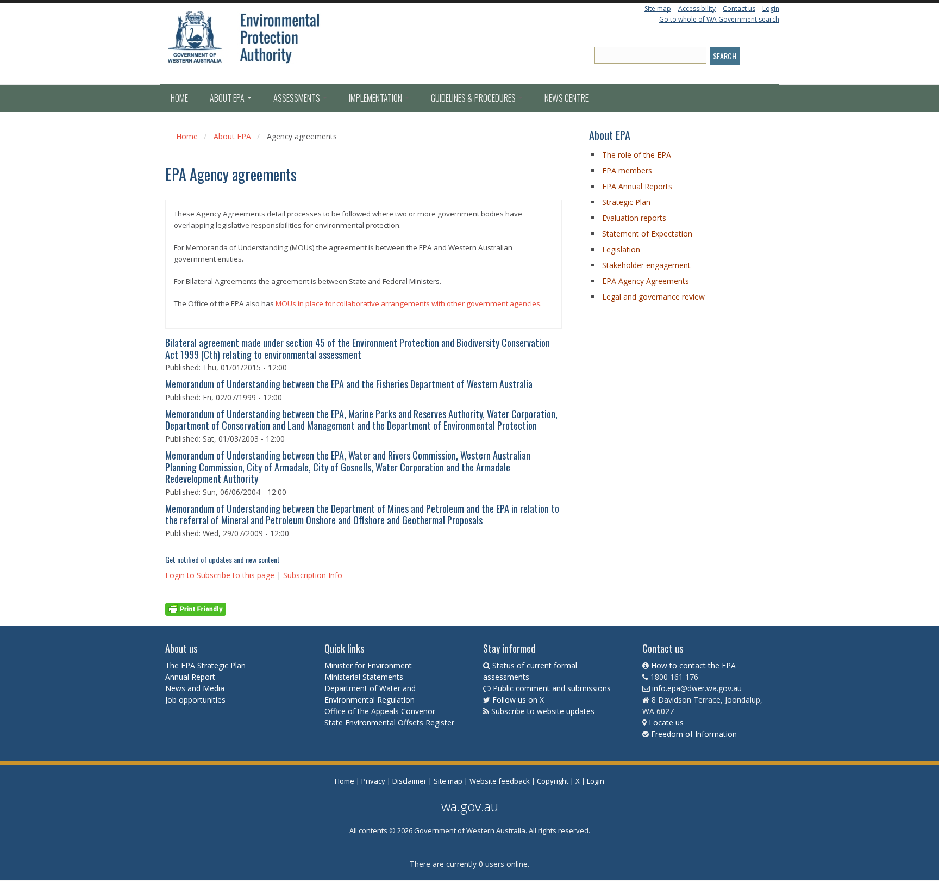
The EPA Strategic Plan (205, 665)
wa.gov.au (469, 806)
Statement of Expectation (647, 233)
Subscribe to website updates (542, 711)
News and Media (194, 688)
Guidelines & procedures (474, 97)
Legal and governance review (653, 296)
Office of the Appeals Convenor (379, 711)
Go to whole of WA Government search (719, 19)
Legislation (621, 249)
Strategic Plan (626, 202)
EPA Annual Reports (637, 186)
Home (179, 97)
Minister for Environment (368, 665)
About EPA (228, 97)
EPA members (627, 170)
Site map (657, 8)
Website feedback (500, 781)
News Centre (566, 97)
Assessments (297, 97)
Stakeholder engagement (646, 265)
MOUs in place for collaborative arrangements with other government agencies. (409, 303)
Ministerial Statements (364, 677)
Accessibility (697, 8)
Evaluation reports (634, 218)
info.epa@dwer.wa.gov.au (697, 688)
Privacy (373, 781)
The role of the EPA (636, 155)
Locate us (666, 722)
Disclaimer (409, 781)
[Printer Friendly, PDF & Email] (195, 608)
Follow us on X (518, 699)
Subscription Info (312, 575)
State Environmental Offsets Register (389, 722)
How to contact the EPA (693, 665)
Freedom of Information (694, 734)
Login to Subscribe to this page (219, 575)
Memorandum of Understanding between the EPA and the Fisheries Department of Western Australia (349, 384)
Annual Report (191, 677)
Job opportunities (195, 699)
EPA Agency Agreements (645, 281)
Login (770, 8)
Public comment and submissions (552, 688)
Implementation (376, 97)
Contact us (739, 8)
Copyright (552, 781)
